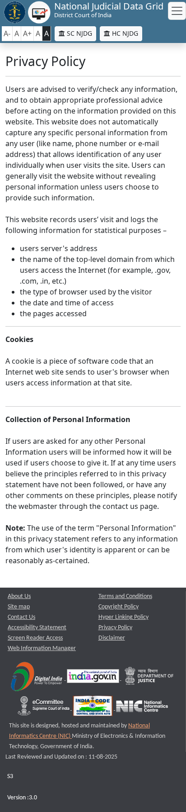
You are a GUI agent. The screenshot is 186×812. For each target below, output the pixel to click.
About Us (19, 596)
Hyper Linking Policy (123, 617)
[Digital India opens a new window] (37, 678)
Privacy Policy (115, 628)
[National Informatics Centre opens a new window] (142, 708)
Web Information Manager (42, 648)
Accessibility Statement (37, 628)
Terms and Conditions (125, 596)
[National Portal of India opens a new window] (93, 678)
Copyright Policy (118, 607)
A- (7, 33)
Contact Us (21, 617)
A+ (27, 33)
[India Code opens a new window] (93, 708)
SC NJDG (78, 33)
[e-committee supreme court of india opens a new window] (44, 708)
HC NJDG (124, 33)
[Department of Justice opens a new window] (149, 678)
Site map (19, 607)
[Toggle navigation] (177, 11)
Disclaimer (111, 638)
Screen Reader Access (35, 638)
